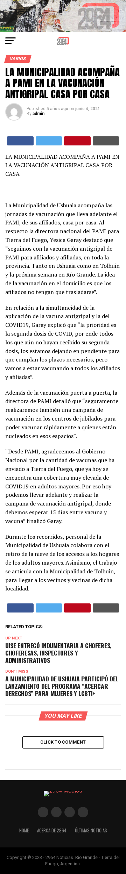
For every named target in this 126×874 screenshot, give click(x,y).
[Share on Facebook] (20, 140)
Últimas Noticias (91, 830)
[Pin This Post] (77, 140)
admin (38, 113)
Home (24, 830)
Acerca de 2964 (51, 830)
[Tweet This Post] (49, 140)
